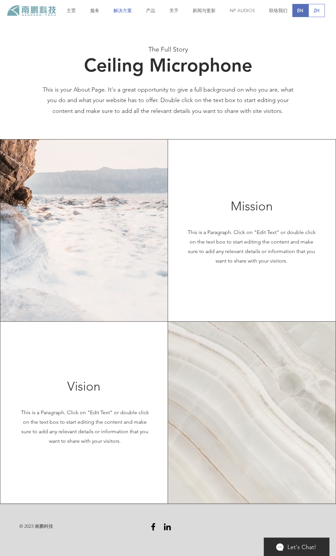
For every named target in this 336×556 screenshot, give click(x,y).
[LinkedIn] (167, 527)
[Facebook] (153, 527)
